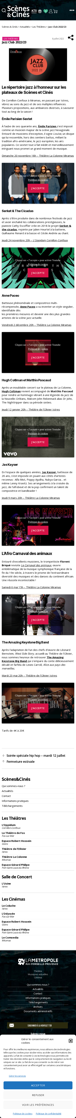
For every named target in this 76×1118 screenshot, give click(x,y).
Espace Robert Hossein (16, 842)
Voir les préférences (38, 1104)
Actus (34, 11)
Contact (6, 796)
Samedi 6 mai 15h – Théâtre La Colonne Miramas (31, 587)
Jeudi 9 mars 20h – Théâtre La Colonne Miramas (31, 498)
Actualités (7, 791)
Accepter (38, 1085)
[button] (70, 1041)
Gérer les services (17, 1075)
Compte (51, 11)
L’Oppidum (11, 826)
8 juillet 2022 (58, 38)
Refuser (38, 1095)
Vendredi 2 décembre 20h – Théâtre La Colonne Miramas (36, 325)
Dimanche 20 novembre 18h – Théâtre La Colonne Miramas (38, 155)
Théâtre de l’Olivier (14, 850)
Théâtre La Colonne (14, 858)
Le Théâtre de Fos (13, 834)
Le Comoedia (10, 939)
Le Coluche (8, 907)
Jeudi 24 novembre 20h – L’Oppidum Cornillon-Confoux (35, 240)
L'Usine (6, 885)
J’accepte (38, 188)
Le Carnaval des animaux (36, 565)
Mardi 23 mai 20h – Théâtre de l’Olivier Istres (29, 675)
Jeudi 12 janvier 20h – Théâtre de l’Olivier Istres (31, 409)
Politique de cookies (22, 1113)
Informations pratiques (15, 801)
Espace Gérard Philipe (15, 866)
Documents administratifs (38, 1011)
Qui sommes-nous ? (13, 786)
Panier (56, 11)
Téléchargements (12, 806)
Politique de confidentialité (48, 1113)
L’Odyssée (8, 915)
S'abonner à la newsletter (40, 1025)
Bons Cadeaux (40, 11)
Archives (38, 1006)
